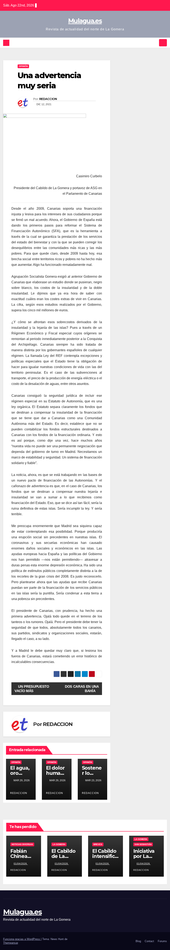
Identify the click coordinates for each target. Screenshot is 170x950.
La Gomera (59, 844)
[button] (155, 42)
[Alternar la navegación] (163, 42)
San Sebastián (143, 844)
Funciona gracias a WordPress (22, 939)
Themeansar (10, 942)
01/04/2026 (21, 863)
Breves (98, 844)
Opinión (23, 66)
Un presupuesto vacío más (32, 688)
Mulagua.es (85, 21)
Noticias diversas (22, 844)
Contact (149, 941)
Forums (162, 941)
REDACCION (48, 99)
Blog (138, 941)
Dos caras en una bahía (82, 688)
